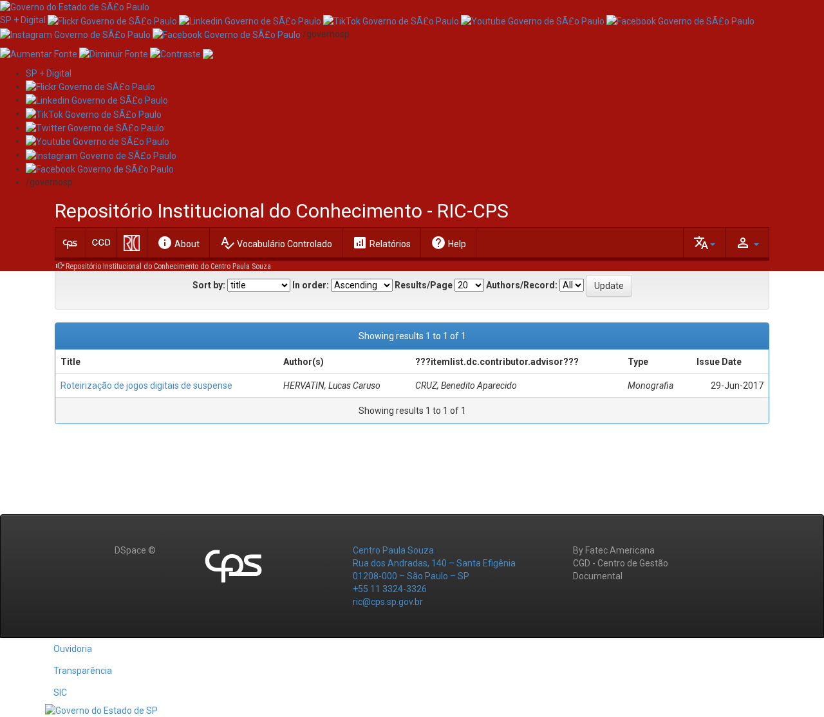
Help (448, 242)
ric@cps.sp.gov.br (388, 602)
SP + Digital (23, 20)
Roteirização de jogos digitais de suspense (146, 385)
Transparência (82, 671)
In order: (310, 285)
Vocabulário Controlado (276, 242)
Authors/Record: (521, 285)
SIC (60, 692)
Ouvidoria (72, 649)
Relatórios (381, 242)
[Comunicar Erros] (208, 53)
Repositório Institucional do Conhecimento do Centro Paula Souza (168, 266)
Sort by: (208, 285)
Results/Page (424, 285)
